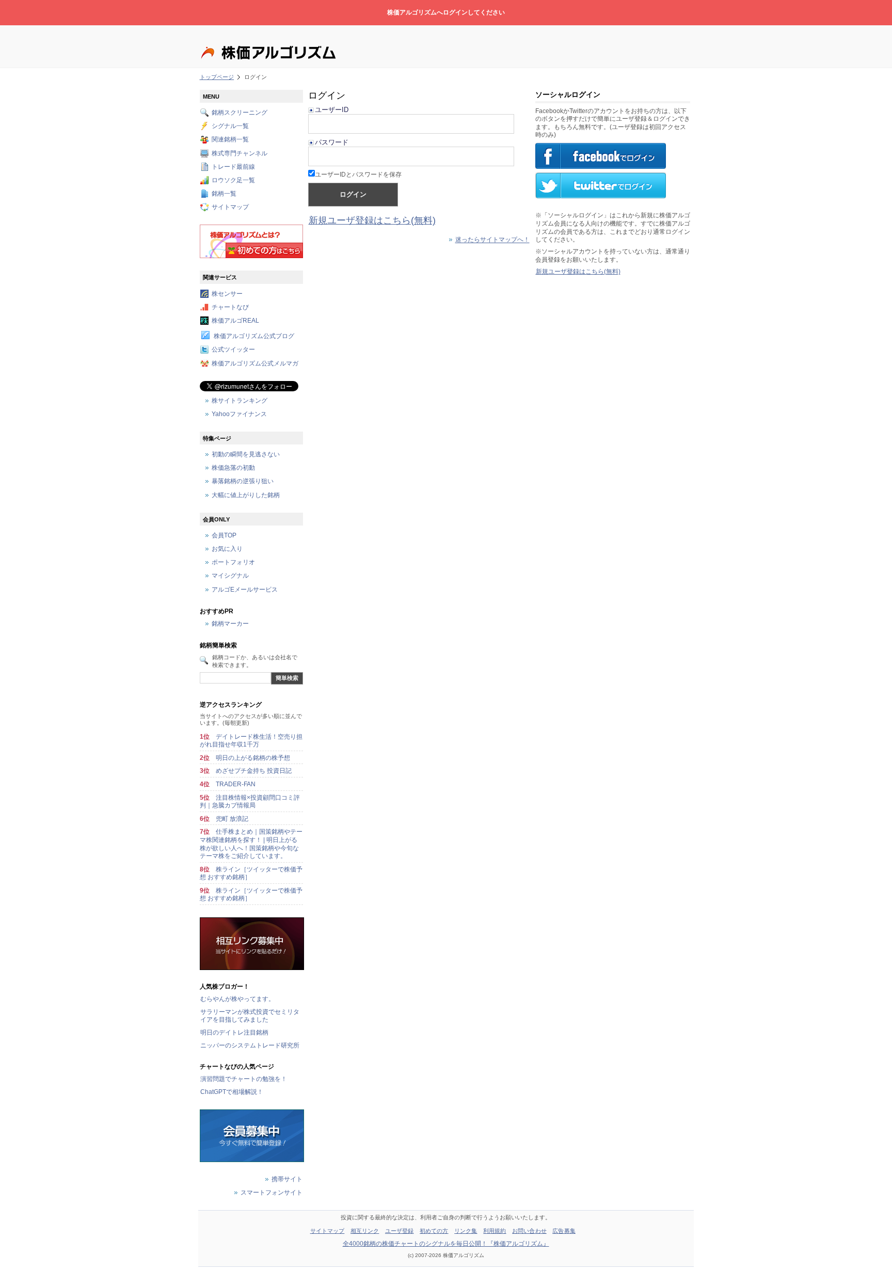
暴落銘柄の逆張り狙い (243, 481)
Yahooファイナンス (239, 414)
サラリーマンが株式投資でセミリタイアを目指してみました (249, 1016)
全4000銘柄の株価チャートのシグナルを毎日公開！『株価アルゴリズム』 (446, 1243)
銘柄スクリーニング (239, 112)
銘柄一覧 (224, 194)
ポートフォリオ (233, 562)
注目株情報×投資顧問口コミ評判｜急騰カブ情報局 (250, 801)
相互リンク (365, 1231)
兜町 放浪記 (232, 818)
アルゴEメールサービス (245, 589)
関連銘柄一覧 (230, 140)
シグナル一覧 (230, 126)
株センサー (227, 293)
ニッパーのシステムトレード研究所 (249, 1045)
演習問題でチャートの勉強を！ (243, 1079)
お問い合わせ (529, 1231)
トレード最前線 (233, 166)
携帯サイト (287, 1179)
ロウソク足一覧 (233, 180)
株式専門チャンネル (239, 153)
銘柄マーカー (230, 624)
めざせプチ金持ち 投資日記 (254, 770)
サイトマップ (230, 207)
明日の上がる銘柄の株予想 (253, 757)
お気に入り (227, 549)
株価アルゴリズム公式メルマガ (255, 363)
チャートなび (230, 307)
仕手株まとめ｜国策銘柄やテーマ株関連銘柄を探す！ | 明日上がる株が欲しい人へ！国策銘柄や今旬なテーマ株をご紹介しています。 (251, 844)
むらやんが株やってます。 (237, 999)
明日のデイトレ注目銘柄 (234, 1032)
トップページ (217, 77)
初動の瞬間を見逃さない (246, 454)
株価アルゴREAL (235, 320)
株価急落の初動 (233, 468)
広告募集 (563, 1231)
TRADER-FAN (236, 784)
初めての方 (434, 1231)
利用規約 (494, 1231)
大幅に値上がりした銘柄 (246, 495)
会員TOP (224, 535)
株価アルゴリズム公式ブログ (254, 336)
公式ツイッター (233, 350)
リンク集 (465, 1231)
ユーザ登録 (399, 1231)
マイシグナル (230, 576)
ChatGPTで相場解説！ (231, 1091)
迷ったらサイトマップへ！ (492, 240)
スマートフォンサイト (271, 1192)
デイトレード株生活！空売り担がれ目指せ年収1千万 (251, 741)
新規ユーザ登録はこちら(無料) (372, 220)
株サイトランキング (239, 400)
